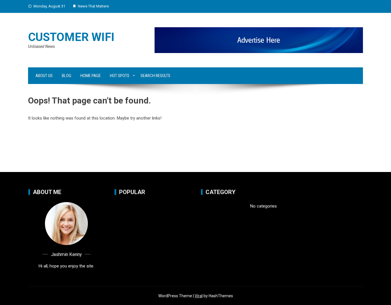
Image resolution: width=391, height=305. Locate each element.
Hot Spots (119, 75)
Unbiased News (41, 46)
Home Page (90, 75)
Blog (66, 75)
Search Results (155, 75)
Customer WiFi (71, 37)
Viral (199, 296)
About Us (44, 75)
